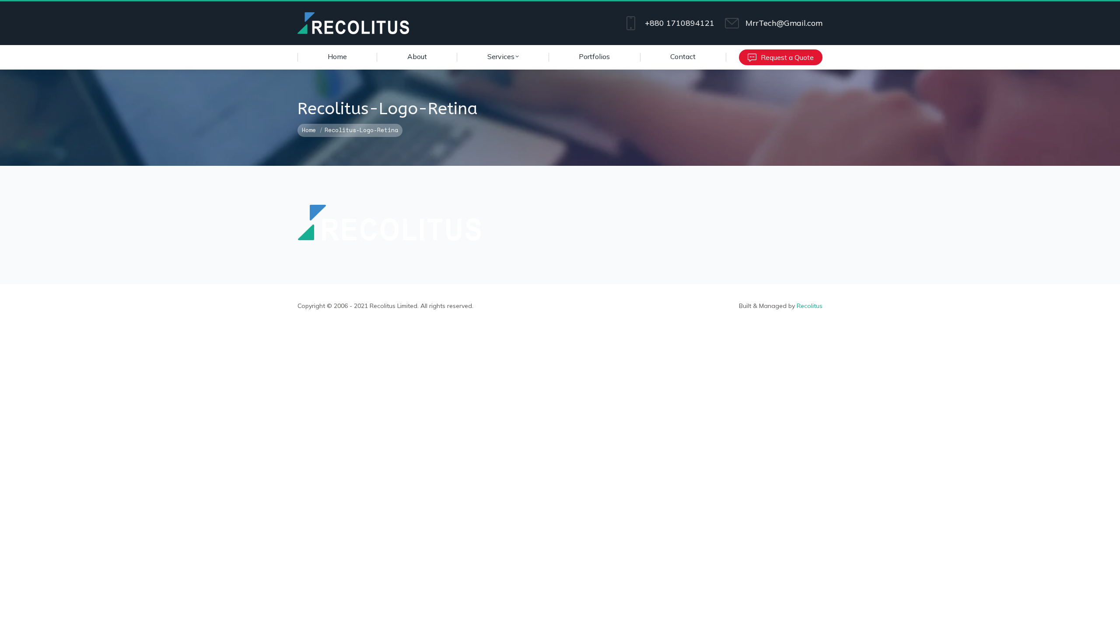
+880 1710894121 (679, 23)
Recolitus (809, 306)
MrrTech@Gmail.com (784, 23)
